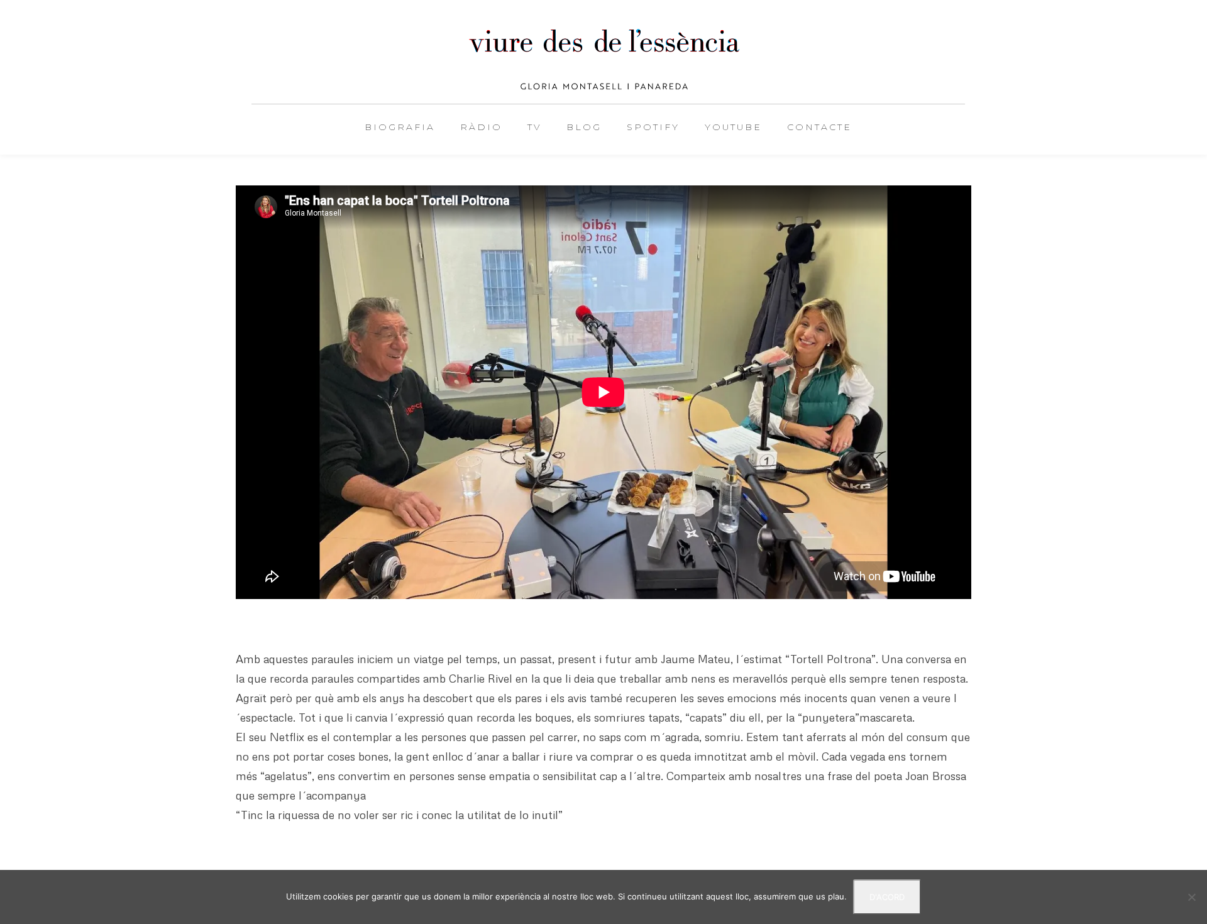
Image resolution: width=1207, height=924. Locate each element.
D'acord (887, 897)
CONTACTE (819, 127)
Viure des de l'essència (603, 59)
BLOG (584, 127)
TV (534, 127)
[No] (1191, 897)
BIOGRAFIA (400, 127)
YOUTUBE (733, 127)
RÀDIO (481, 127)
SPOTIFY (653, 127)
